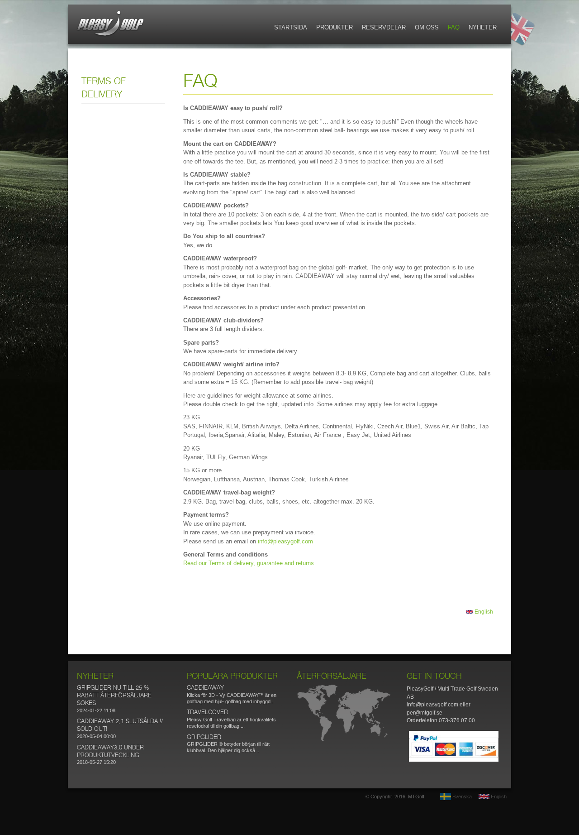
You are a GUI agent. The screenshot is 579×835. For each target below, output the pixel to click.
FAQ (454, 27)
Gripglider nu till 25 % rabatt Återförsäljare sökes (114, 695)
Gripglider (204, 737)
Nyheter (483, 27)
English (483, 612)
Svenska (461, 796)
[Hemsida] (111, 36)
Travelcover (207, 712)
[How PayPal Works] (453, 760)
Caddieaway (205, 688)
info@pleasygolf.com (285, 541)
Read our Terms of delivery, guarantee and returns (248, 563)
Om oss (427, 27)
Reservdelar (384, 27)
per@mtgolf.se (424, 712)
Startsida (290, 27)
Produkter (334, 27)
